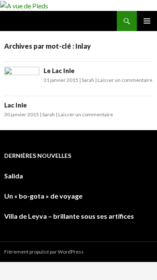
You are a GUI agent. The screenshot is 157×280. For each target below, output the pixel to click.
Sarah (88, 80)
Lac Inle (15, 105)
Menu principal (147, 21)
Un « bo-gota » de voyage (43, 196)
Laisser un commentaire (125, 80)
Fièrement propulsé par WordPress (44, 252)
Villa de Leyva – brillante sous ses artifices (69, 216)
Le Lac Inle (59, 70)
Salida (13, 176)
